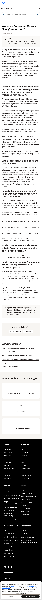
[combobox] (21, 14)
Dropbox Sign (25, 468)
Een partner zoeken (10, 560)
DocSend (24, 465)
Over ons (24, 530)
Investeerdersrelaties (28, 537)
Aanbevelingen (8, 550)
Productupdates (26, 478)
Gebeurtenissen (9, 534)
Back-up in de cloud (10, 507)
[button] (4, 14)
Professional (25, 452)
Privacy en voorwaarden (29, 496)
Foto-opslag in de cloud (11, 498)
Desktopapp (8, 449)
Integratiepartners (9, 556)
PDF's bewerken (9, 510)
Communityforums (10, 547)
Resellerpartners (9, 553)
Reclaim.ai (24, 472)
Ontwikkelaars (8, 543)
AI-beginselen (25, 508)
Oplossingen (8, 462)
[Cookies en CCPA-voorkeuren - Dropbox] (21, 590)
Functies (6, 459)
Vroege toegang (9, 468)
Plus (22, 449)
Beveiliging (7, 465)
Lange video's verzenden (12, 495)
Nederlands (7, 578)
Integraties (7, 455)
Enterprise (24, 459)
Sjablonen (7, 475)
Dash (22, 462)
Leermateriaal (25, 515)
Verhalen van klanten (10, 537)
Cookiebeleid (25, 500)
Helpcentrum (6, 8)
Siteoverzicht (25, 511)
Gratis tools (7, 478)
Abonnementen (26, 475)
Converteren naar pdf (11, 519)
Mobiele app (8, 452)
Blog (5, 530)
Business (24, 455)
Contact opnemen (27, 493)
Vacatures (24, 534)
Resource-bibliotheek (11, 540)
